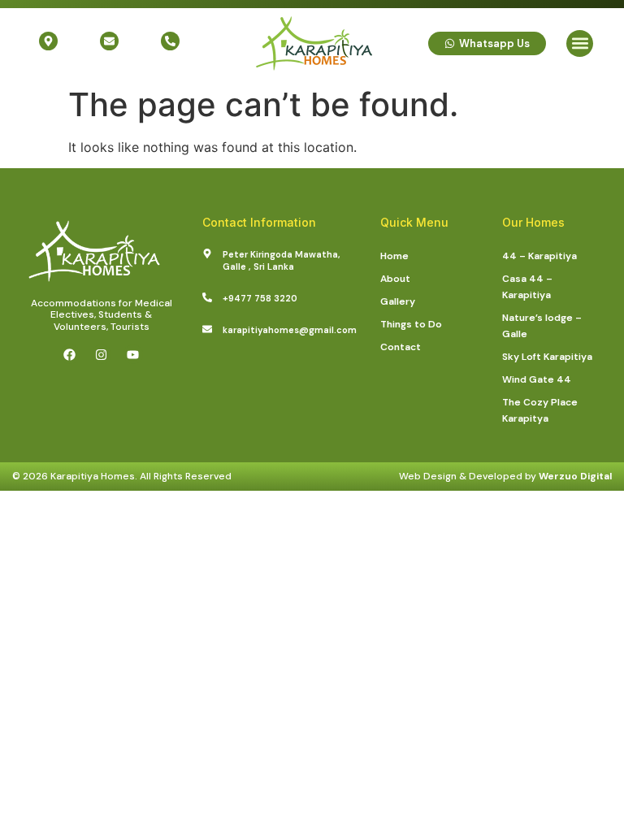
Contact (400, 346)
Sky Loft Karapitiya (547, 356)
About (395, 278)
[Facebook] (70, 354)
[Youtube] (133, 354)
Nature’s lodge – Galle (542, 325)
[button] (579, 43)
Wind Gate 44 (536, 379)
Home (394, 255)
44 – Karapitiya (539, 255)
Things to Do (411, 324)
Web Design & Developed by (505, 476)
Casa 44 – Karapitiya (527, 286)
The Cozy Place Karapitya (540, 410)
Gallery (397, 301)
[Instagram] (101, 354)
